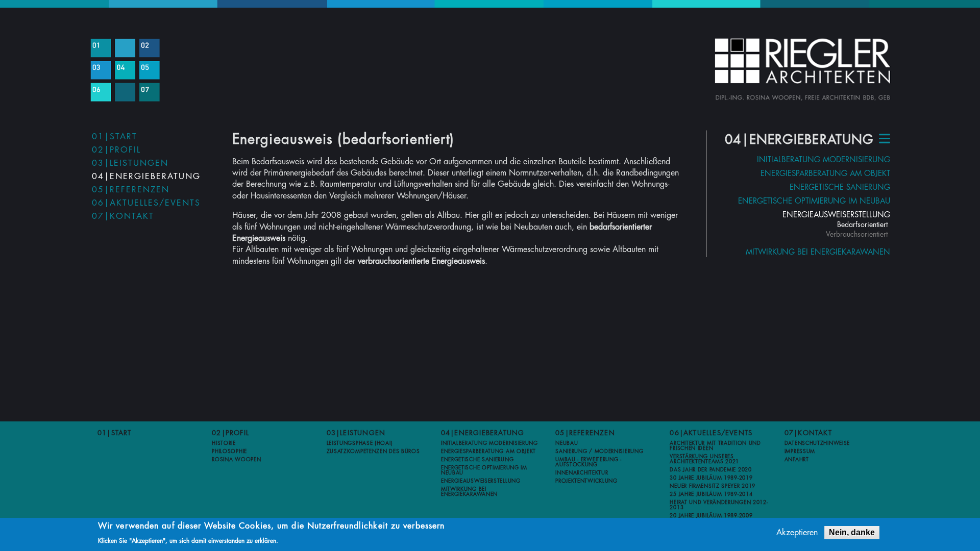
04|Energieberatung (146, 176)
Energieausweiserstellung (836, 215)
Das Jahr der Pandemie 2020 (710, 469)
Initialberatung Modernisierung (823, 160)
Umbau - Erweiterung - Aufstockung (588, 462)
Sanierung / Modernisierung (599, 451)
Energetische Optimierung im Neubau (814, 201)
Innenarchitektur (581, 472)
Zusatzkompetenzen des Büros (373, 451)
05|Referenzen (130, 190)
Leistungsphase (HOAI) (360, 443)
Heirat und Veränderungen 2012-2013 (719, 505)
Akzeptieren (797, 533)
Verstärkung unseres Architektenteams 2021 (704, 459)
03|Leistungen (130, 163)
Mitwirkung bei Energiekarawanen (818, 252)
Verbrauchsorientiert (857, 234)
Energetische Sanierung (840, 187)
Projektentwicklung (586, 481)
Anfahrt (797, 459)
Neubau (566, 443)
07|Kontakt (123, 216)
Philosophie (229, 451)
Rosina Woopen (236, 459)
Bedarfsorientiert (862, 224)
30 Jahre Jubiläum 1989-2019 (711, 478)
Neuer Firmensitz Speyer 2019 (712, 486)
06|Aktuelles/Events (146, 203)
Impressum (800, 451)
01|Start (114, 137)
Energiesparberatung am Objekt (825, 174)
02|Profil (116, 150)
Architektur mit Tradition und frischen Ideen (715, 446)
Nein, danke (852, 532)
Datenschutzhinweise (817, 443)
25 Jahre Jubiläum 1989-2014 (711, 494)
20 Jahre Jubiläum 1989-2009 (711, 515)
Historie (224, 443)
